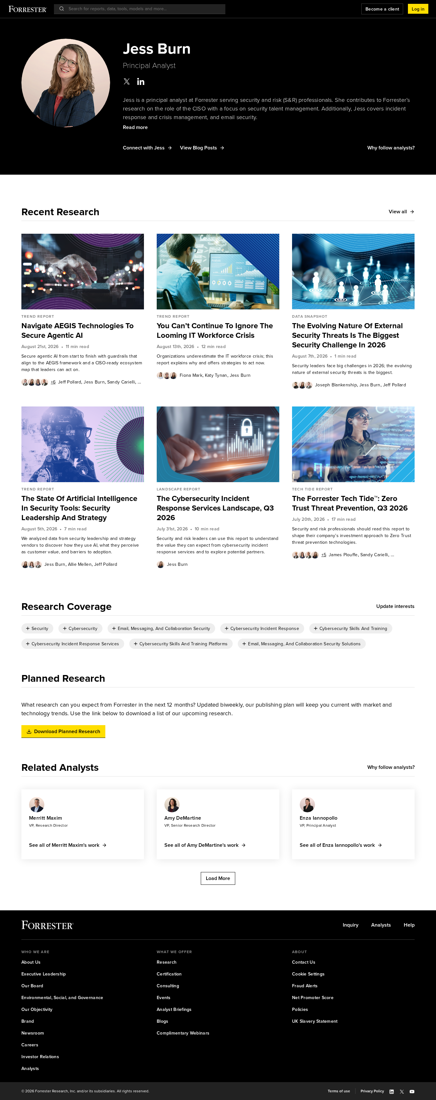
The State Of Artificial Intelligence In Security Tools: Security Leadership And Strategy (79, 508)
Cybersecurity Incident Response (264, 628)
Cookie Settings (308, 974)
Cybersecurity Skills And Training (353, 628)
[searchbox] (143, 8)
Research (167, 962)
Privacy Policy (372, 1091)
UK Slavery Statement (315, 1021)
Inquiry (350, 925)
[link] (82, 330)
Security (40, 628)
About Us (31, 962)
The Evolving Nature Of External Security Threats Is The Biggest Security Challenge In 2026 (347, 335)
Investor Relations (40, 1056)
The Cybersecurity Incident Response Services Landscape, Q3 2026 (215, 508)
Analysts (381, 925)
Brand (27, 1021)
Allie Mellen (80, 564)
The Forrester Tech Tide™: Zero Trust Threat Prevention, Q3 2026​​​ (350, 503)
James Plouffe (343, 554)
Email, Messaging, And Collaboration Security (164, 628)
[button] (418, 9)
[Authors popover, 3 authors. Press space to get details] (167, 375)
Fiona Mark (191, 375)
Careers (29, 1045)
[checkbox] (37, 628)
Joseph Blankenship (336, 385)
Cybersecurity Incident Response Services (75, 644)
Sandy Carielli (121, 382)
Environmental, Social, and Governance (62, 997)
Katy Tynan (216, 375)
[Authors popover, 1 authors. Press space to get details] (160, 564)
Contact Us (303, 962)
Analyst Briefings (174, 1009)
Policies (300, 1009)
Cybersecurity (83, 628)
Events (164, 997)
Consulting (168, 985)
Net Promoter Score (313, 997)
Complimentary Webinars (183, 1033)
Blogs (162, 1021)
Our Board (32, 985)
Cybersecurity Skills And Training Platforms (183, 644)
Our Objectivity (36, 1009)
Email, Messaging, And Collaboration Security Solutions (304, 644)
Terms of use (339, 1091)
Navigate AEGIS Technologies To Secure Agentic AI (77, 330)
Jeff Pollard (69, 382)
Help (409, 925)
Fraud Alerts (305, 985)
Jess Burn (94, 382)
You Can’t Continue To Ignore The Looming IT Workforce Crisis (215, 330)
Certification (169, 974)
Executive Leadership (43, 974)
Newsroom (32, 1033)
